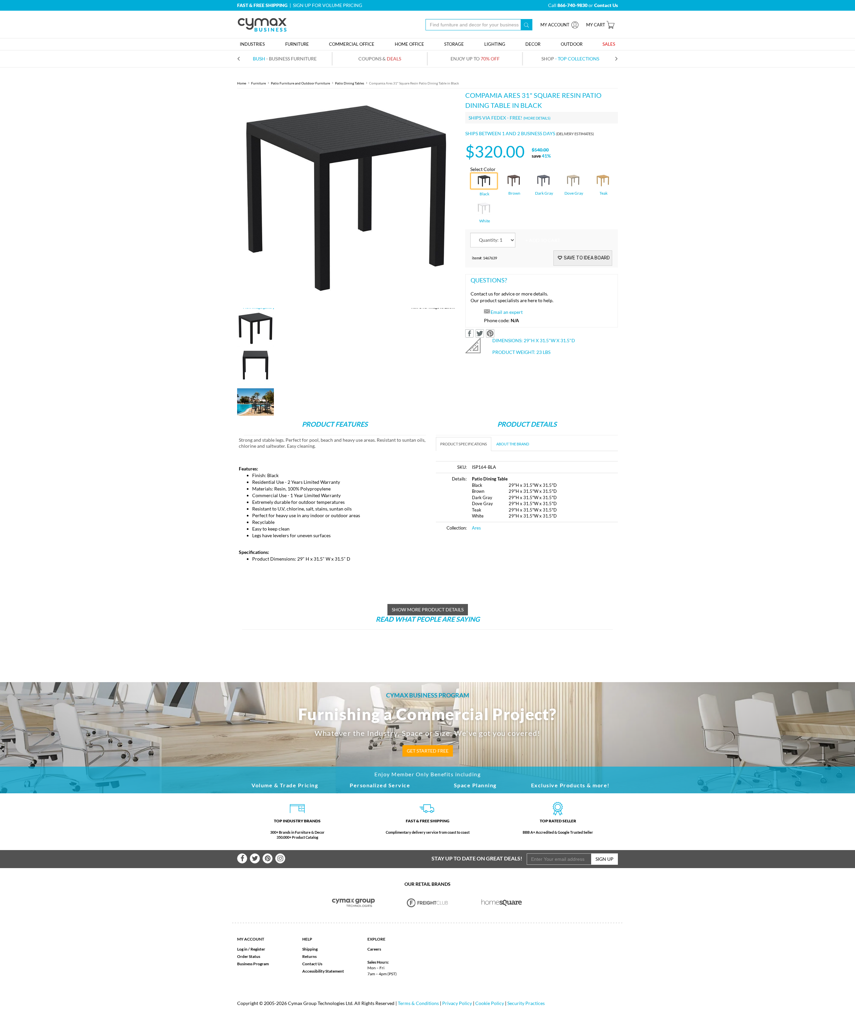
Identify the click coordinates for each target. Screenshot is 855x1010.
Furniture (258, 83)
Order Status (248, 956)
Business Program (253, 963)
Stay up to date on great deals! (477, 858)
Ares (476, 528)
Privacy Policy (457, 1003)
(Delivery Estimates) (575, 134)
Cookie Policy (489, 1003)
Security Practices (526, 1003)
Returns (309, 956)
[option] (346, 199)
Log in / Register (251, 949)
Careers (374, 949)
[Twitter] (255, 858)
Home (241, 83)
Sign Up (604, 859)
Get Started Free (428, 751)
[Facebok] (242, 858)
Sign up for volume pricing (327, 5)
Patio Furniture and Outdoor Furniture (300, 83)
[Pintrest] (268, 858)
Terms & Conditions (418, 1003)
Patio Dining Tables (349, 83)
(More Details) (536, 118)
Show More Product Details (428, 609)
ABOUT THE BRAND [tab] (512, 444)
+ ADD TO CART (542, 240)
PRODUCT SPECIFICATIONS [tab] (463, 444)
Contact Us (312, 963)
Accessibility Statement (323, 971)
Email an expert (507, 312)
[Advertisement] (492, 587)
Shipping (310, 949)
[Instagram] (280, 858)
